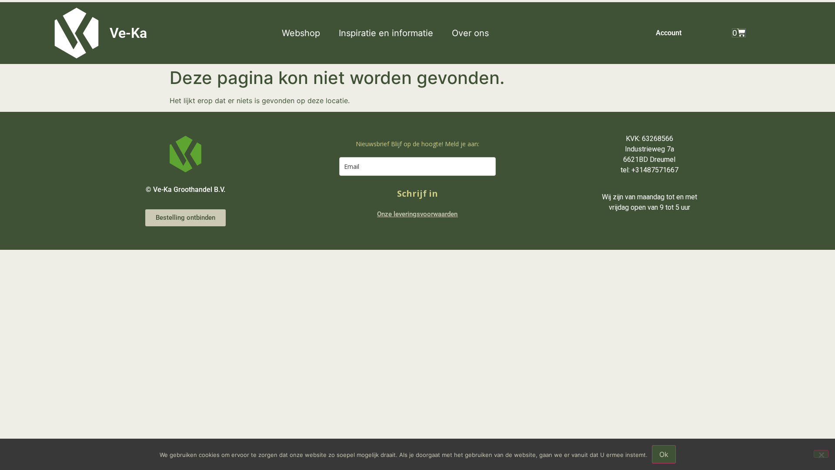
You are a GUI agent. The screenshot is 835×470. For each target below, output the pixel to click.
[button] (305, 33)
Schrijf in (417, 193)
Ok (663, 454)
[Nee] (821, 454)
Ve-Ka (128, 33)
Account (668, 33)
